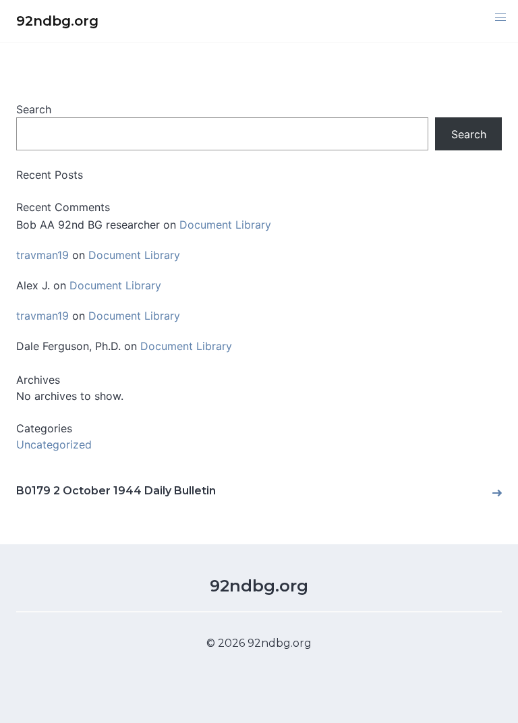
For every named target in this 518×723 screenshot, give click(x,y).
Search (33, 109)
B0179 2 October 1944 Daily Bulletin (116, 490)
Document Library (225, 224)
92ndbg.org (259, 586)
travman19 (42, 255)
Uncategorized (54, 444)
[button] (500, 17)
